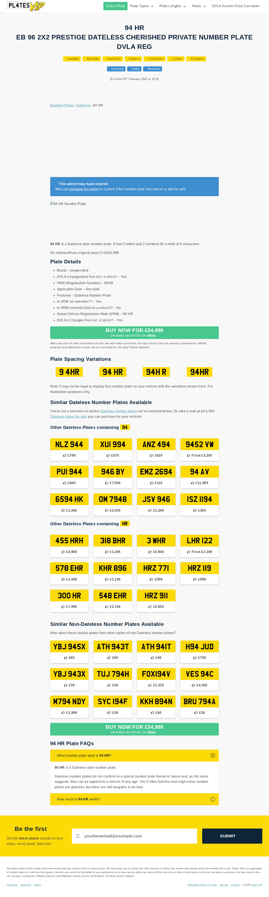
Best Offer (92, 58)
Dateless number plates (118, 411)
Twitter (135, 68)
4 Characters (155, 58)
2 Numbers (197, 58)
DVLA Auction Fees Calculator (236, 6)
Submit (228, 836)
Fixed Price (114, 58)
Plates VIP (256, 885)
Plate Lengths (170, 6)
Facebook (117, 68)
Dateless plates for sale (68, 416)
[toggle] (212, 755)
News (196, 6)
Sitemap (224, 885)
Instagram (25, 885)
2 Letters (176, 58)
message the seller (84, 189)
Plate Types (139, 6)
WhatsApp (153, 68)
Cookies (235, 885)
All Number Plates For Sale (202, 885)
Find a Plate (115, 6)
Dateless (134, 58)
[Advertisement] (134, 142)
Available (73, 58)
